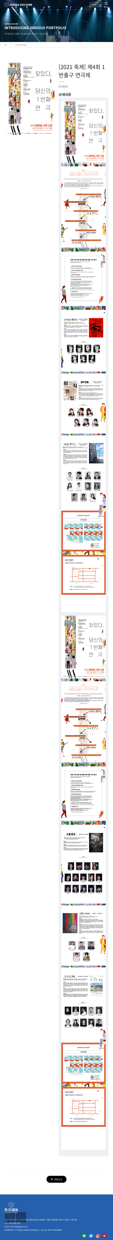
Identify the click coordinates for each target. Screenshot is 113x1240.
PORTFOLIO (21, 45)
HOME (5, 45)
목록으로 (58, 1179)
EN (100, 4)
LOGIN (93, 4)
